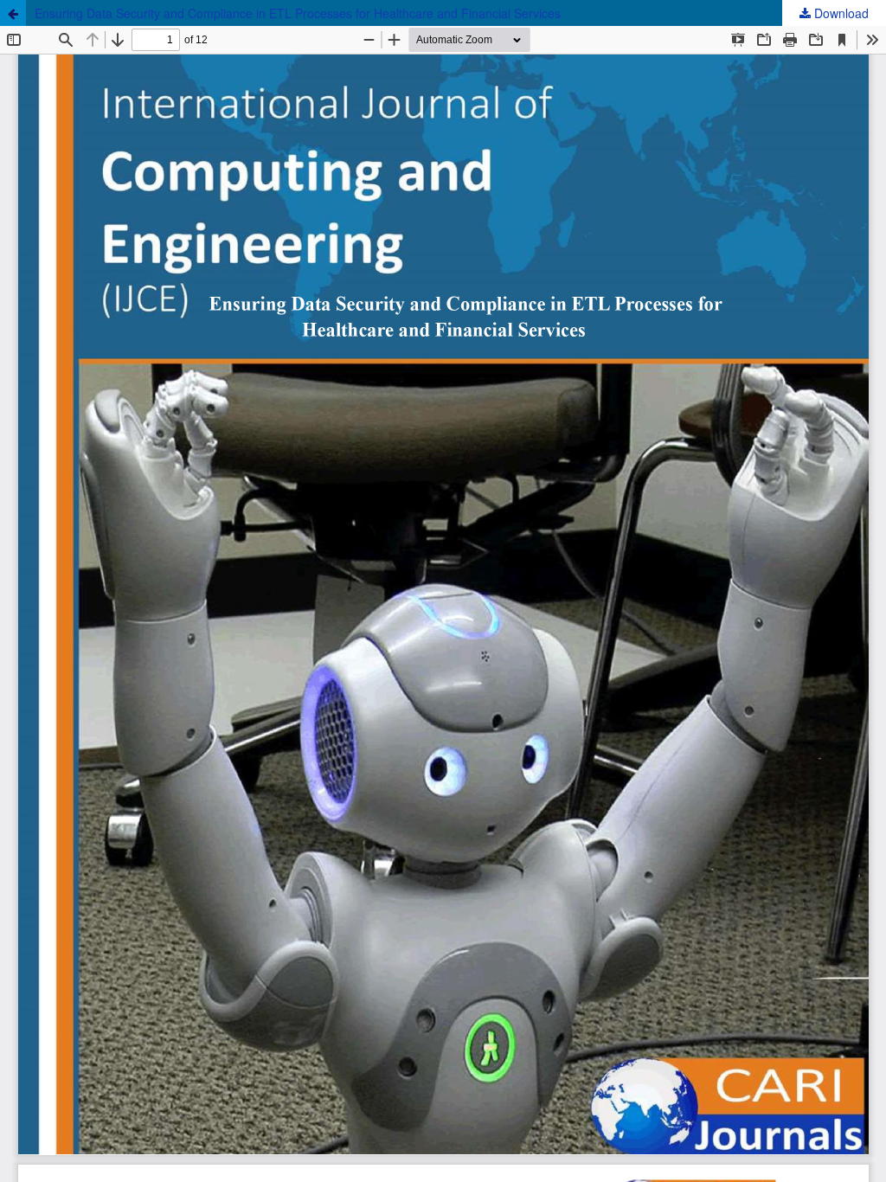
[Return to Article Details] (13, 13)
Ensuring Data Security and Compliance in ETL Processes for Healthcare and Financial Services (298, 13)
